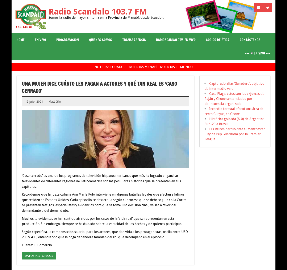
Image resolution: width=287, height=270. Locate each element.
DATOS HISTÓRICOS (39, 255)
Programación (67, 39)
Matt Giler (55, 101)
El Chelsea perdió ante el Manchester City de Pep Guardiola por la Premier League (235, 134)
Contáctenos (250, 39)
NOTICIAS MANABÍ (143, 67)
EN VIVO (40, 39)
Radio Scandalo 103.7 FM (98, 12)
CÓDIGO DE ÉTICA (217, 39)
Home (21, 39)
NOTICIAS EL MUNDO (176, 67)
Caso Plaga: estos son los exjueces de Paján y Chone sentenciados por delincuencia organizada (234, 99)
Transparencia (134, 39)
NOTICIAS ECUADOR (110, 67)
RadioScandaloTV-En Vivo (176, 39)
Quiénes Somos (100, 39)
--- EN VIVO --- (257, 53)
